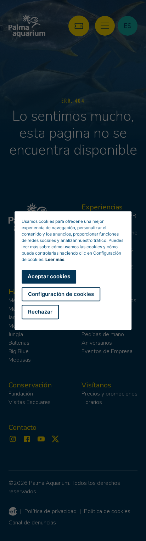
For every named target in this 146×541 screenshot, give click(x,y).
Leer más (54, 259)
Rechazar (40, 311)
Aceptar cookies (49, 276)
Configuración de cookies (61, 294)
